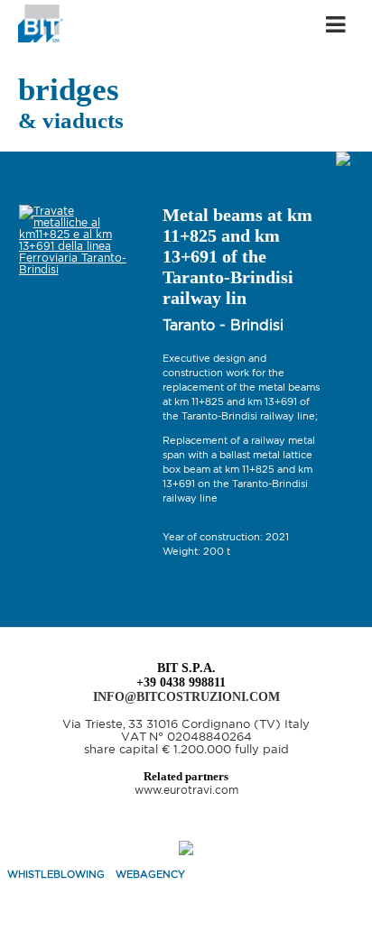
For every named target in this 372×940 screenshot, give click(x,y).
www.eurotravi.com (186, 790)
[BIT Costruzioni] (40, 38)
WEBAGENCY (150, 874)
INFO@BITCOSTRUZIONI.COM (186, 697)
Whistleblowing (56, 874)
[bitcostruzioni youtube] (186, 826)
